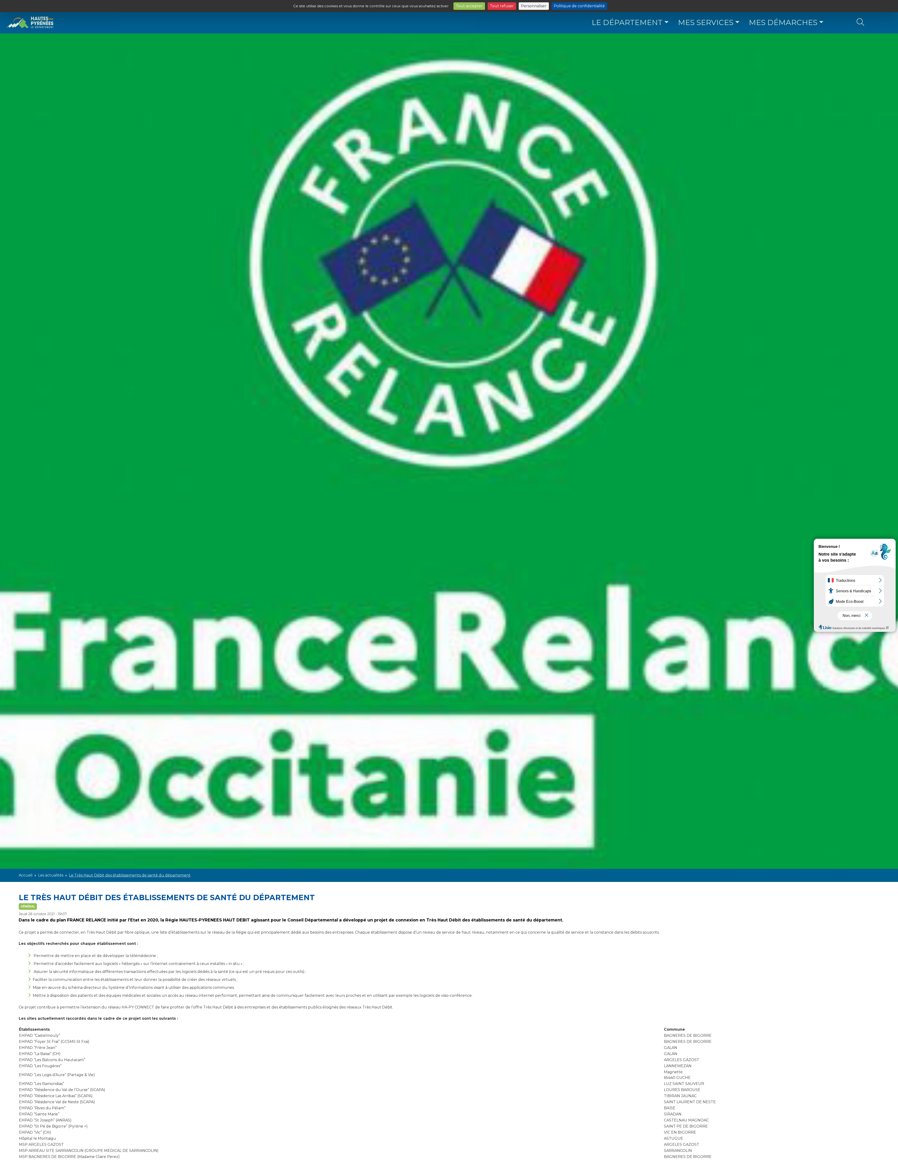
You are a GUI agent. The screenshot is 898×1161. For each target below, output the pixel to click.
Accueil (26, 875)
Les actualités (50, 875)
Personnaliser (534, 6)
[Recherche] (860, 22)
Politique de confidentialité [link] (579, 6)
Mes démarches (783, 22)
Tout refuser (502, 6)
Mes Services (705, 22)
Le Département (627, 22)
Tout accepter (469, 6)
